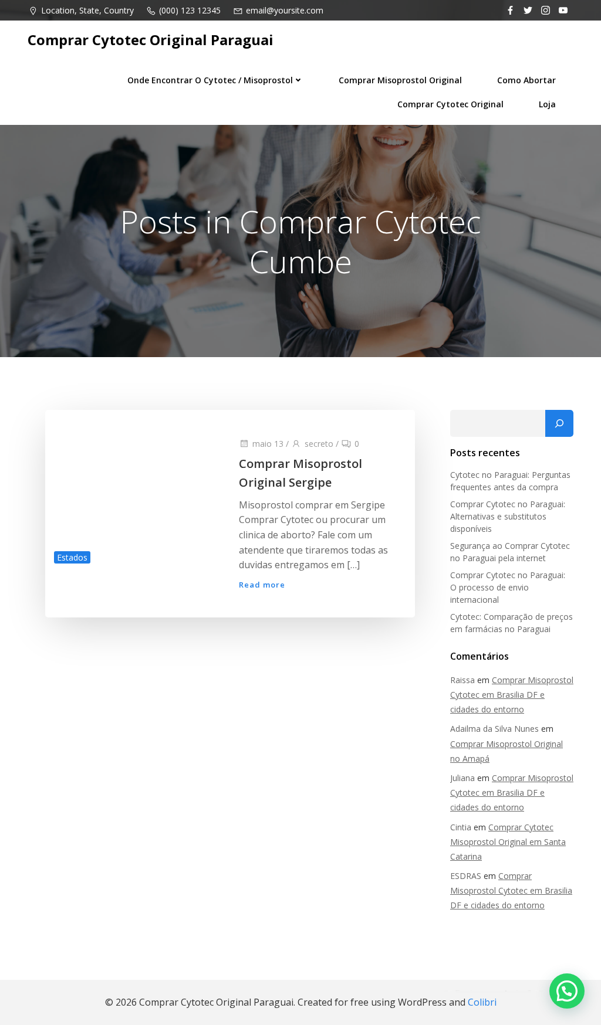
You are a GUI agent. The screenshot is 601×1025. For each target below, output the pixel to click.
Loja (547, 104)
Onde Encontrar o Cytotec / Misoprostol (210, 80)
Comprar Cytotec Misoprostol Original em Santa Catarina (508, 842)
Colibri (482, 1002)
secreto (319, 443)
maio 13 (267, 443)
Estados (72, 557)
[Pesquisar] (559, 423)
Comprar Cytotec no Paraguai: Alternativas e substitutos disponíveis (507, 516)
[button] (567, 991)
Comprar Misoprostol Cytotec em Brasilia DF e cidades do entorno (511, 694)
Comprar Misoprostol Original (400, 80)
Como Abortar (526, 80)
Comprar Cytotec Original (450, 104)
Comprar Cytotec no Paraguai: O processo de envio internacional (507, 587)
